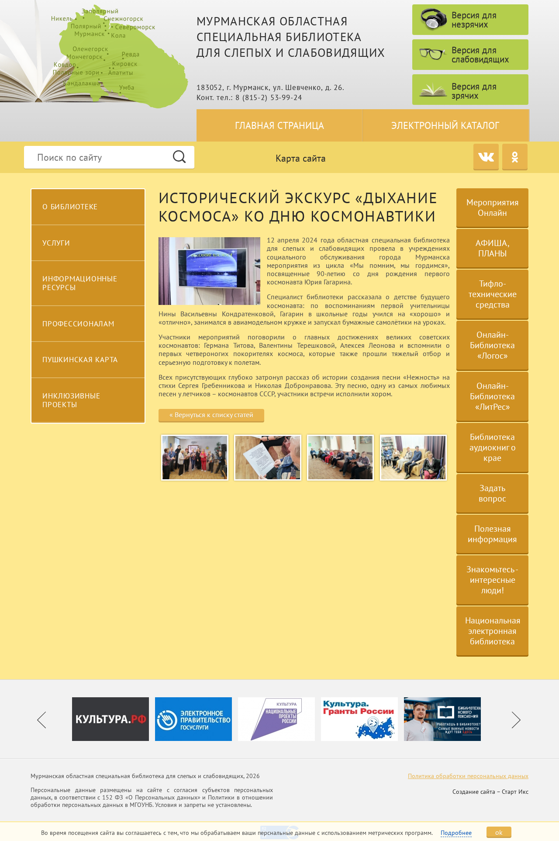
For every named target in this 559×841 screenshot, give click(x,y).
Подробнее (456, 833)
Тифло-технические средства (493, 294)
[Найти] (179, 156)
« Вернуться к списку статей (211, 414)
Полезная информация (492, 534)
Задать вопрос (492, 493)
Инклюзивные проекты (71, 400)
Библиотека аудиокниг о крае (492, 447)
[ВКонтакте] (486, 156)
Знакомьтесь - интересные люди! (492, 580)
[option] (113, 719)
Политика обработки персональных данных (468, 776)
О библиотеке (70, 206)
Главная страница (279, 125)
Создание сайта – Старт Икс (490, 792)
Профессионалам (78, 324)
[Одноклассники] (515, 156)
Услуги (56, 243)
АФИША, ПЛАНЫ (493, 248)
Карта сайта (301, 158)
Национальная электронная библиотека (493, 631)
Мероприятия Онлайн (492, 207)
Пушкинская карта (80, 359)
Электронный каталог (445, 125)
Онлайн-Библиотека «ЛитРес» (492, 396)
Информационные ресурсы (79, 283)
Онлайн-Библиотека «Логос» (492, 345)
